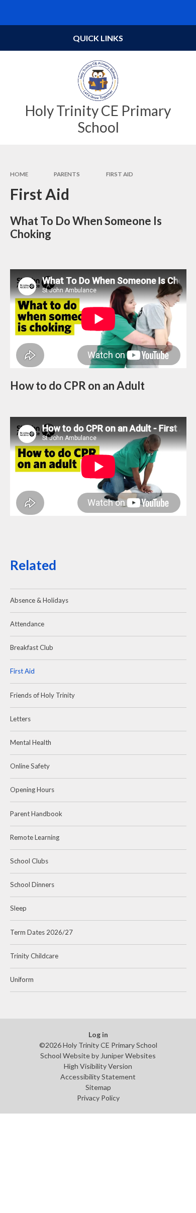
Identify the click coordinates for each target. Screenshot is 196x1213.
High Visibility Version (98, 1066)
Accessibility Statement (98, 1076)
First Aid (119, 174)
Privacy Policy (98, 1097)
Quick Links (98, 38)
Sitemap (98, 1087)
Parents (67, 174)
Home (19, 174)
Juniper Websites (128, 1055)
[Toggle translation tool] (158, 12)
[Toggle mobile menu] (12, 12)
